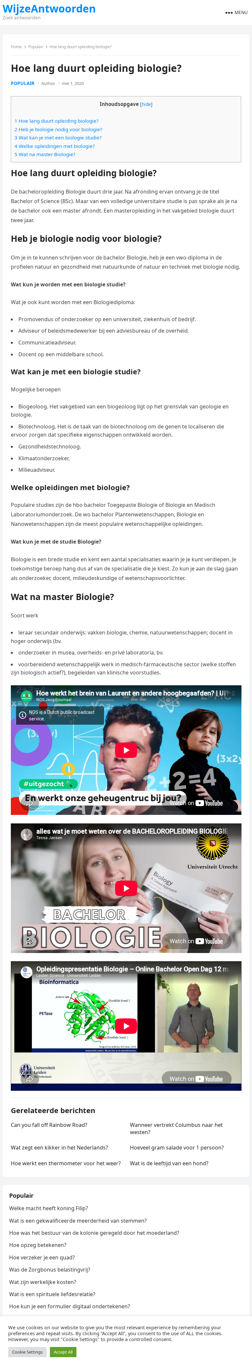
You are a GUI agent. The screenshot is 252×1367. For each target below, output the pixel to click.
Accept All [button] (63, 1352)
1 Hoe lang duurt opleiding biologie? (56, 120)
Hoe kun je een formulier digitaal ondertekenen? (69, 1306)
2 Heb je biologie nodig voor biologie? (58, 129)
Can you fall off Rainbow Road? (49, 1125)
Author (48, 83)
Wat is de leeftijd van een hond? (169, 1163)
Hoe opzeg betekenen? (37, 1245)
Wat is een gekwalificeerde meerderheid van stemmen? (78, 1220)
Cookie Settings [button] (27, 1352)
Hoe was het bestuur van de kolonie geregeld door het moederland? (94, 1232)
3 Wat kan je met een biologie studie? (58, 137)
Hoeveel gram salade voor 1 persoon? (177, 1147)
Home (16, 47)
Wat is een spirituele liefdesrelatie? (52, 1294)
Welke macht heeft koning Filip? (48, 1208)
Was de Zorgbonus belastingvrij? (49, 1269)
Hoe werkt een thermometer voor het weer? (66, 1163)
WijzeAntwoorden (49, 8)
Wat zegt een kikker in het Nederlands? (59, 1147)
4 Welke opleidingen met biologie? (54, 146)
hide (146, 104)
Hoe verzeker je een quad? (42, 1257)
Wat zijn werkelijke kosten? (42, 1282)
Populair (35, 47)
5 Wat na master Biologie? (44, 154)
